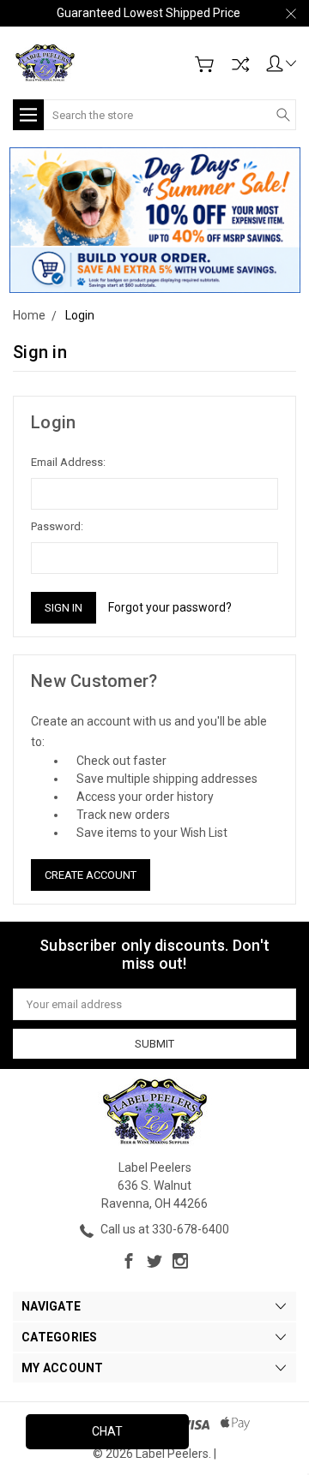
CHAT (107, 1431)
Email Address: (68, 462)
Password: (57, 526)
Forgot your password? (170, 607)
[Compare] (240, 64)
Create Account (90, 875)
